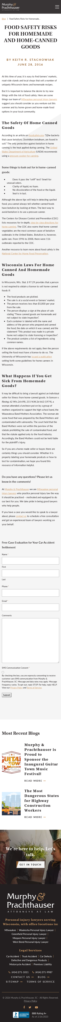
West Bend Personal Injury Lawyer (30, 941)
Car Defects (46, 956)
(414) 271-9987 (43, 972)
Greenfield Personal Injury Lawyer (29, 934)
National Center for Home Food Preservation (25, 253)
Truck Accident (29, 956)
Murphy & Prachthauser (17, 489)
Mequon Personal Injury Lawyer (29, 938)
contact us (21, 516)
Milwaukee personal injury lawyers (39, 99)
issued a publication (42, 356)
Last (4, 579)
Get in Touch (31, 864)
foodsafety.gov (36, 135)
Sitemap (12, 981)
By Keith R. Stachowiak (30, 59)
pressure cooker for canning (24, 155)
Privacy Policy (16, 687)
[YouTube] (36, 1007)
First (4, 566)
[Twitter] (30, 1007)
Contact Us (20, 977)
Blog (4, 18)
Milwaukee (10, 930)
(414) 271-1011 (20, 972)
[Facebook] (24, 1007)
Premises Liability (43, 964)
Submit (6, 695)
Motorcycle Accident (20, 964)
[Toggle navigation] (57, 7)
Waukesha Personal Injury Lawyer (36, 930)
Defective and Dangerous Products (29, 960)
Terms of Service (34, 687)
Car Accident (12, 956)
